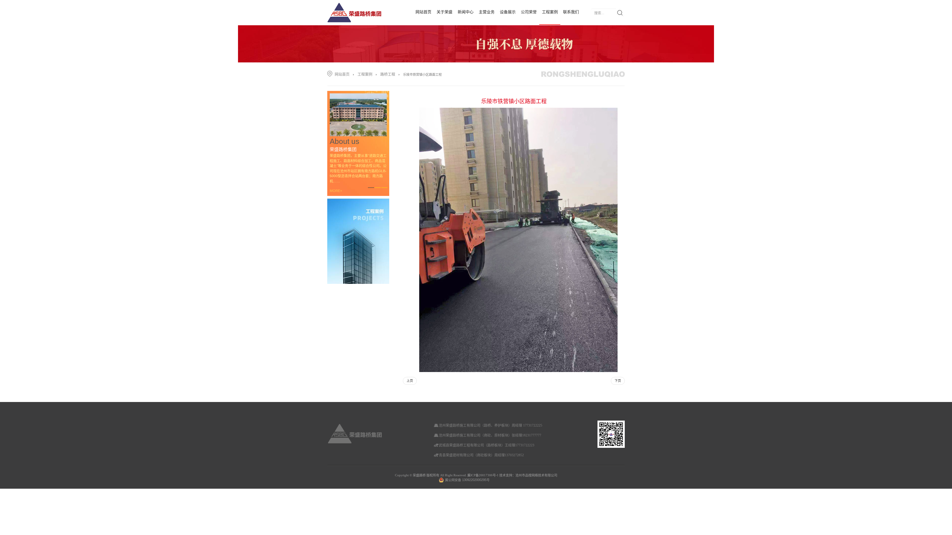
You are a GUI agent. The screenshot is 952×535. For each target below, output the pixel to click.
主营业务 (487, 12)
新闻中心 (466, 12)
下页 (618, 380)
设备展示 (508, 12)
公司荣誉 (529, 12)
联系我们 (571, 12)
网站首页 (423, 12)
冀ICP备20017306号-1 (483, 475)
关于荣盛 (444, 12)
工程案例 (550, 12)
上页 (410, 380)
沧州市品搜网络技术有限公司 (536, 475)
